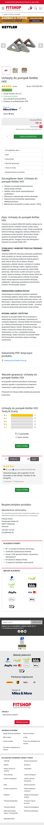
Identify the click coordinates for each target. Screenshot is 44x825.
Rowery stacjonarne (30, 761)
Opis (7, 155)
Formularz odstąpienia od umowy (11, 749)
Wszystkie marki (9, 819)
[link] (20, 94)
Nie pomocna (19, 481)
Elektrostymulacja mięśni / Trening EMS (11, 812)
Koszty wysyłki (8, 741)
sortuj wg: (13, 459)
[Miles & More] (22, 692)
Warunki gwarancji (12, 163)
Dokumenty (9, 159)
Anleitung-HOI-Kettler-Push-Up (15, 361)
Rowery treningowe (10, 779)
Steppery (7, 795)
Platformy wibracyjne (31, 811)
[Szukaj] (35, 8)
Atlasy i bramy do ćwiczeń (9, 770)
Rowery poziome (29, 785)
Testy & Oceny (10, 168)
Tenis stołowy (8, 775)
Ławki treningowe (30, 775)
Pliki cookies (7, 737)
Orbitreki (6, 761)
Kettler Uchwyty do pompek (12, 14)
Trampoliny (27, 769)
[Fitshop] (13, 8)
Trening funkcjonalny (11, 801)
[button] (6, 70)
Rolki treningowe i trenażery (30, 790)
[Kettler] (10, 27)
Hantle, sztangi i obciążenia (29, 780)
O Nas (25, 737)
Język (34, 459)
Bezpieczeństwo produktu (15, 172)
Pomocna (8, 481)
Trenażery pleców (9, 807)
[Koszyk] (41, 8)
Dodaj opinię (22, 446)
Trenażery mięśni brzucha (29, 802)
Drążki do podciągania (31, 807)
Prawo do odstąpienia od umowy (31, 742)
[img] (20, 108)
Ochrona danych (28, 733)
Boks (5, 785)
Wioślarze (27, 765)
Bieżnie (6, 765)
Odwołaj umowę (22, 722)
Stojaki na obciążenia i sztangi (31, 796)
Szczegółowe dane (12, 150)
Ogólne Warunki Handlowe (12, 733)
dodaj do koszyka (28, 137)
